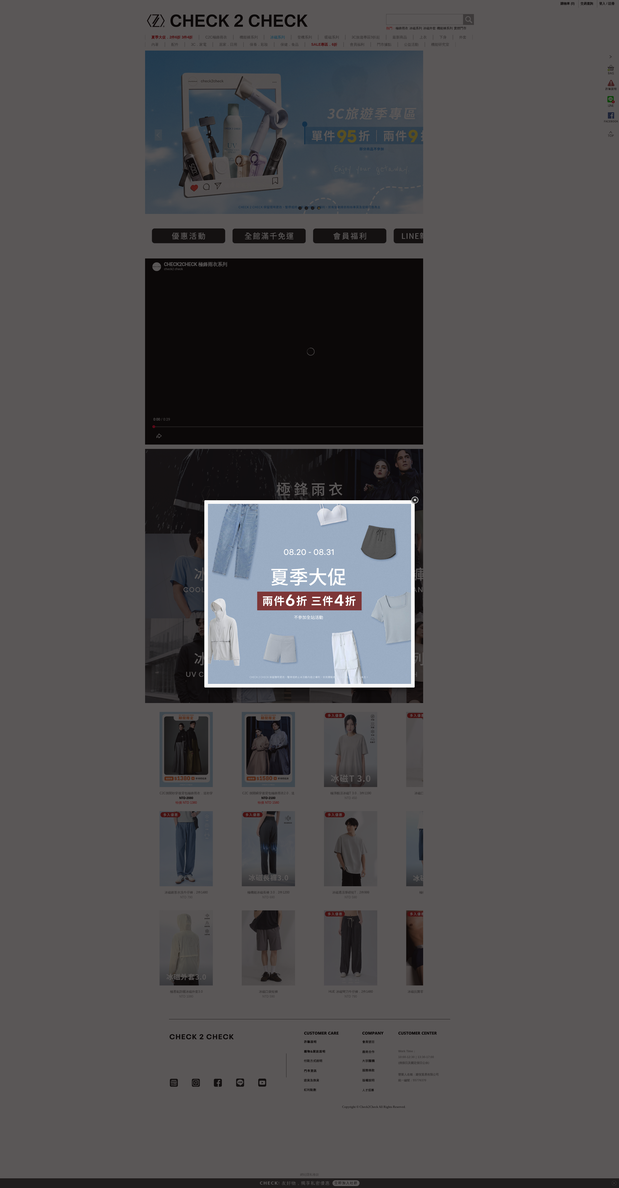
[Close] (414, 500)
